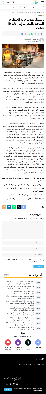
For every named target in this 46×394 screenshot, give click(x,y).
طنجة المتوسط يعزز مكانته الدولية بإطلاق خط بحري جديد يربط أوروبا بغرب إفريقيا (20, 323)
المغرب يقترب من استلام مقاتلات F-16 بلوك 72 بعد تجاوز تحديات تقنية (20, 297)
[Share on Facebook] (38, 34)
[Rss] (7, 384)
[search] (12, 2)
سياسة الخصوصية (19, 388)
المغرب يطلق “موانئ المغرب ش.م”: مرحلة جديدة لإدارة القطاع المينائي (20, 328)
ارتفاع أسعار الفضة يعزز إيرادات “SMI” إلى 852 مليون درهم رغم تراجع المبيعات (20, 319)
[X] (28, 345)
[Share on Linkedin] (28, 34)
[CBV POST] (35, 2)
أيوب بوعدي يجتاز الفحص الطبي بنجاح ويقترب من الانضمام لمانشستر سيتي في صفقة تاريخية (20, 303)
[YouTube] (13, 384)
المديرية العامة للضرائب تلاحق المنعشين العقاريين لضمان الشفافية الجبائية (21, 309)
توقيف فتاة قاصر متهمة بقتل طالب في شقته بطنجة (23, 195)
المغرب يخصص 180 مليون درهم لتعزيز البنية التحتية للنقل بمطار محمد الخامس (20, 314)
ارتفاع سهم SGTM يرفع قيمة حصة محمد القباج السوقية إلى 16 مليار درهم (21, 292)
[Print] (22, 34)
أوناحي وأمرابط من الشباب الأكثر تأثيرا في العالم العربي (22, 184)
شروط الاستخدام (38, 390)
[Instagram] (18, 345)
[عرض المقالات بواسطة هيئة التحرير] (41, 40)
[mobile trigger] (42, 2)
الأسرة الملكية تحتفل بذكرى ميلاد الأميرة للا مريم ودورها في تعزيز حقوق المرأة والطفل (20, 287)
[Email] (25, 34)
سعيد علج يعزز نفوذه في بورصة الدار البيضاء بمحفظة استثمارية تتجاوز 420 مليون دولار (20, 282)
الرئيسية (40, 15)
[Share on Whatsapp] (32, 34)
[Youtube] (8, 345)
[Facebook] (38, 345)
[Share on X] (35, 34)
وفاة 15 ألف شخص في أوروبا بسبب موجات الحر (24, 198)
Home (42, 12)
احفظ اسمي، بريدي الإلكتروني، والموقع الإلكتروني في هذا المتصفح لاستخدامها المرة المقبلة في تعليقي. (22, 260)
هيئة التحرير (36, 39)
